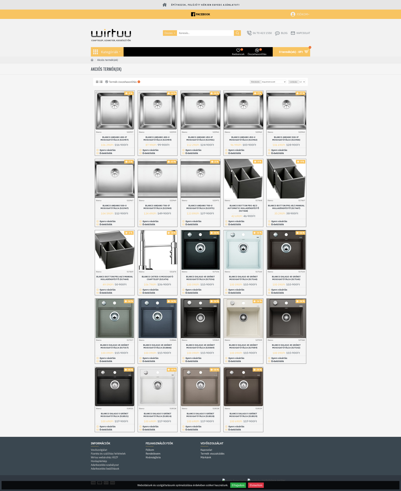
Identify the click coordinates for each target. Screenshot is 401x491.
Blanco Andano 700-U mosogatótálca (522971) (200, 207)
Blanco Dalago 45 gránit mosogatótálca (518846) (157, 346)
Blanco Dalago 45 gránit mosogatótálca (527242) (286, 346)
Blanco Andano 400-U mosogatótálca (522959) (157, 138)
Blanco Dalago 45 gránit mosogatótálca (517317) (114, 346)
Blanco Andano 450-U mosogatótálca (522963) (243, 138)
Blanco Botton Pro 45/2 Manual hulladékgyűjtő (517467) (286, 207)
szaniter (109, 40)
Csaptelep (97, 40)
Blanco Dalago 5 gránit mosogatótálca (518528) (200, 415)
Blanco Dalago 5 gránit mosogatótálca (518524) (157, 415)
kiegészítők (123, 40)
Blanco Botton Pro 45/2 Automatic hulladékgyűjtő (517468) (243, 208)
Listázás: (294, 82)
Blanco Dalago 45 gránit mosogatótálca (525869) (200, 346)
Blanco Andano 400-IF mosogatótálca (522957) (115, 138)
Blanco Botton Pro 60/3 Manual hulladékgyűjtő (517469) (114, 278)
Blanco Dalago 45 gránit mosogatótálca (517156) (200, 278)
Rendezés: (255, 82)
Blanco (98, 132)
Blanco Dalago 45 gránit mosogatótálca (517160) (243, 278)
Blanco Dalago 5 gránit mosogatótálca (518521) (115, 415)
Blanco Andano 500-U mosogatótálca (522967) (115, 207)
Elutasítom (256, 485)
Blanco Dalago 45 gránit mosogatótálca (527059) (243, 346)
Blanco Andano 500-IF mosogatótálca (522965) (286, 138)
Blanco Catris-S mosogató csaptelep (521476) (157, 278)
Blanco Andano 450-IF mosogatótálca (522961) (200, 138)
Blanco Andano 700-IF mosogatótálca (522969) (157, 207)
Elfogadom (238, 485)
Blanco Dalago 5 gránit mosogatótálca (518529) (243, 415)
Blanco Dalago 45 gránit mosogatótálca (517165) (286, 278)
